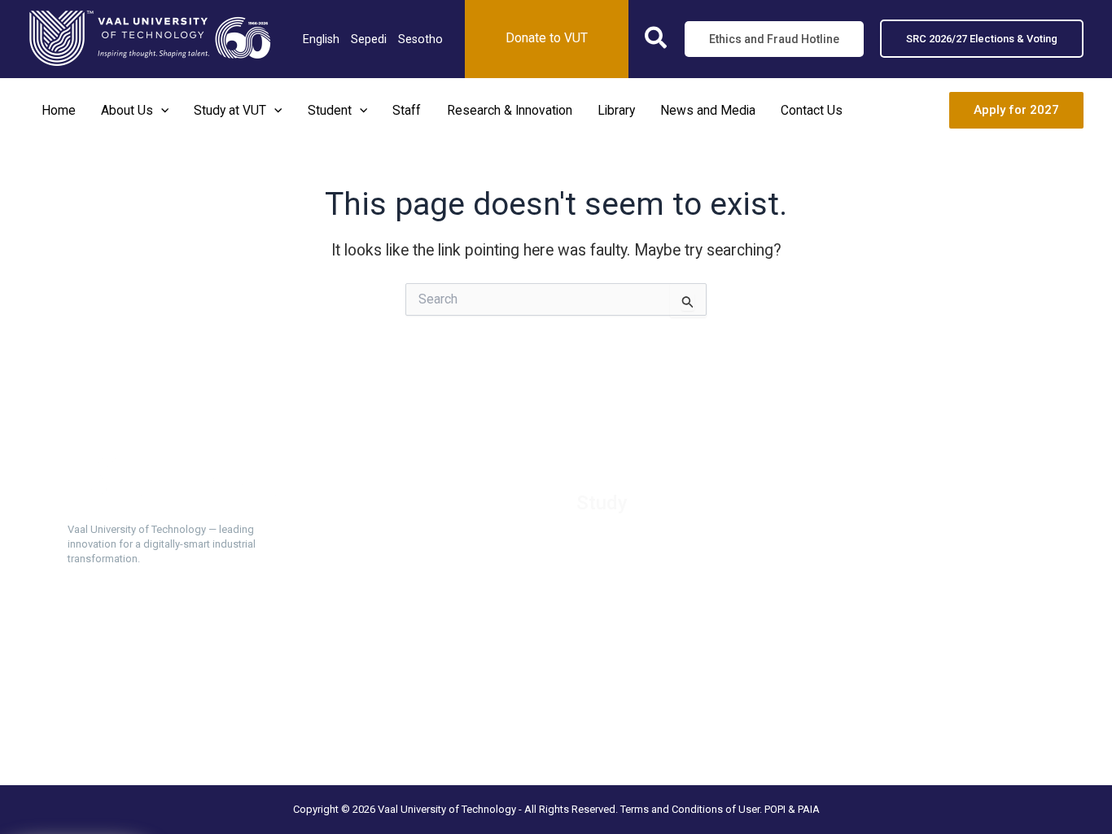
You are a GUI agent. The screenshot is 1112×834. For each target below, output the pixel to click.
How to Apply (611, 540)
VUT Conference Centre (385, 683)
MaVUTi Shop (358, 560)
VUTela (594, 663)
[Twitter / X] (106, 699)
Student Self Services (633, 622)
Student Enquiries (622, 642)
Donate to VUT (361, 581)
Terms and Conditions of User (690, 809)
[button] (656, 41)
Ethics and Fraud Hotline (385, 602)
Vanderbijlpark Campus (382, 663)
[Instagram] (165, 699)
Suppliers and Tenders (380, 519)
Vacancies (349, 499)
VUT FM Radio (359, 622)
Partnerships (355, 540)
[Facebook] (77, 699)
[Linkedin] (136, 699)
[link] (321, 39)
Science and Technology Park (400, 703)
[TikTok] (194, 699)
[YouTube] (224, 699)
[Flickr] (253, 699)
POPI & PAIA (792, 809)
